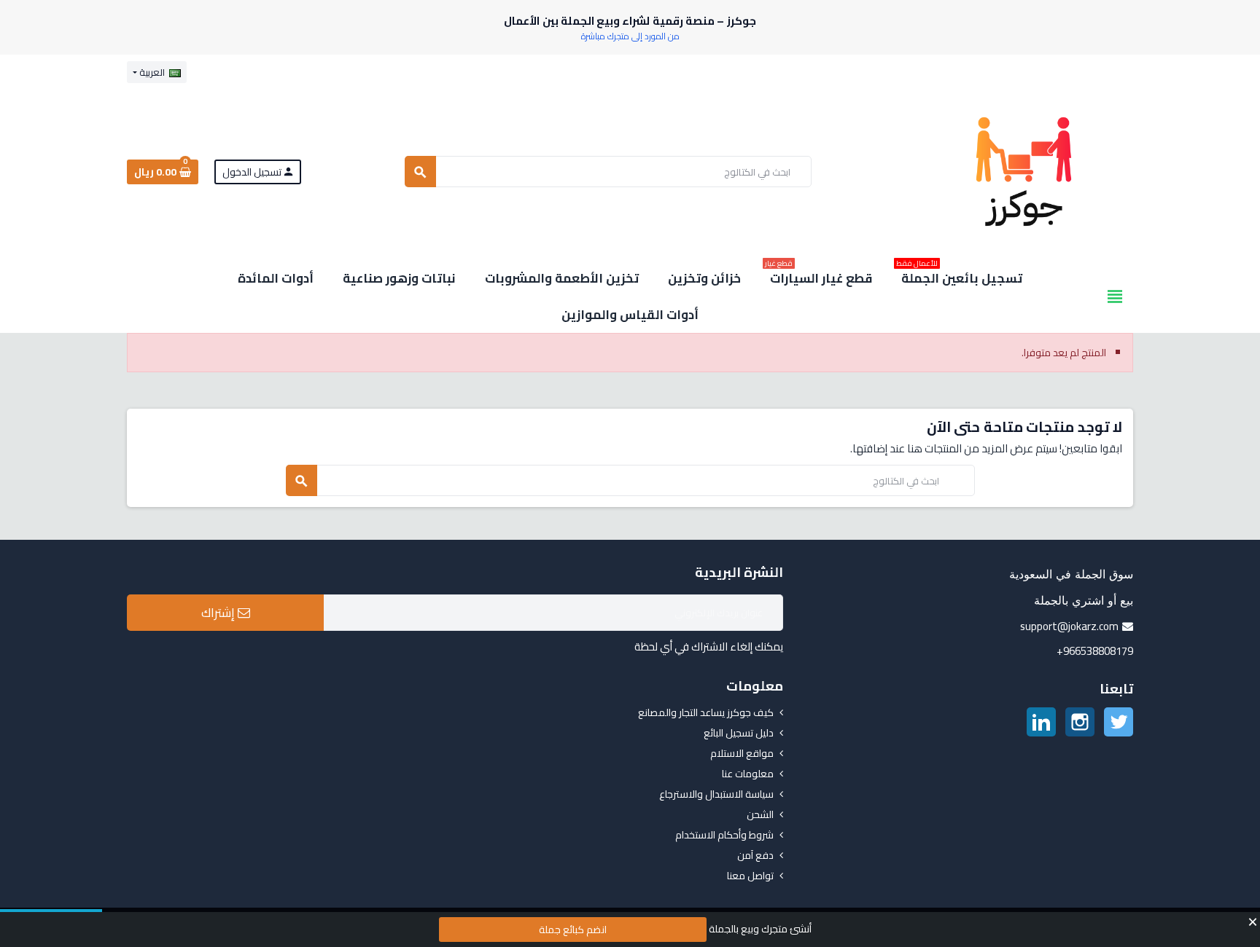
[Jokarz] (1023, 170)
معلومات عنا (748, 773)
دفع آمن (755, 855)
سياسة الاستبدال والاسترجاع (716, 794)
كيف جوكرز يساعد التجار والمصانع (706, 712)
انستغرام (1079, 721)
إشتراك (219, 612)
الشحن (760, 814)
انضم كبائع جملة (573, 929)
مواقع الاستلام (742, 753)
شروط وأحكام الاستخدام (724, 834)
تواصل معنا (750, 875)
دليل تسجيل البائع (739, 732)
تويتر (1118, 721)
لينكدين (1041, 721)
